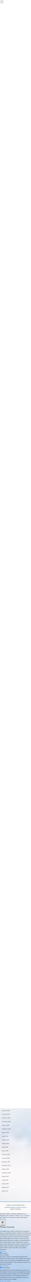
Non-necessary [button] (4, 1266)
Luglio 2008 (5, 1136)
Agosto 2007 (5, 1176)
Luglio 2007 (5, 1180)
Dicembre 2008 (6, 1118)
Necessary (4, 1253)
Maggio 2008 (5, 1143)
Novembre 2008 (6, 1121)
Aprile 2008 (5, 1147)
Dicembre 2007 (6, 1162)
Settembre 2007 (6, 1172)
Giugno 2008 (5, 1140)
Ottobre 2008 (5, 1125)
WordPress (13, 1207)
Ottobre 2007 (5, 1169)
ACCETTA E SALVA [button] (5, 1281)
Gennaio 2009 (6, 1114)
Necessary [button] (3, 1251)
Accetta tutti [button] (22, 1215)
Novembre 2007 (6, 1165)
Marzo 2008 (5, 1150)
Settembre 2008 (6, 1129)
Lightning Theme (21, 1207)
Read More (3, 1219)
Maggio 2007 (5, 1187)
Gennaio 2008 (6, 1158)
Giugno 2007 (5, 1183)
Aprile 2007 (5, 1191)
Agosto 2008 (5, 1132)
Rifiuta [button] (8, 1217)
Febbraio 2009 (6, 1110)
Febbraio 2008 (6, 1154)
